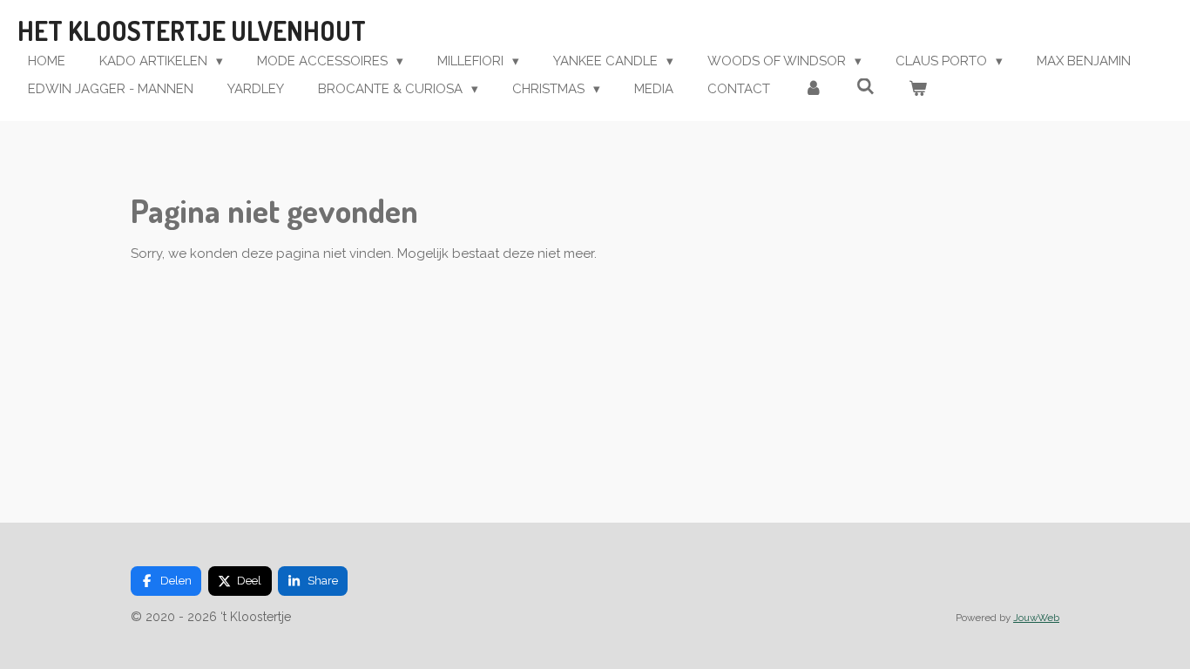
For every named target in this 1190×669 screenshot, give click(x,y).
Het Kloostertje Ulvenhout (191, 30)
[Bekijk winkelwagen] (917, 89)
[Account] (813, 89)
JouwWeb (1036, 618)
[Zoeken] (865, 87)
